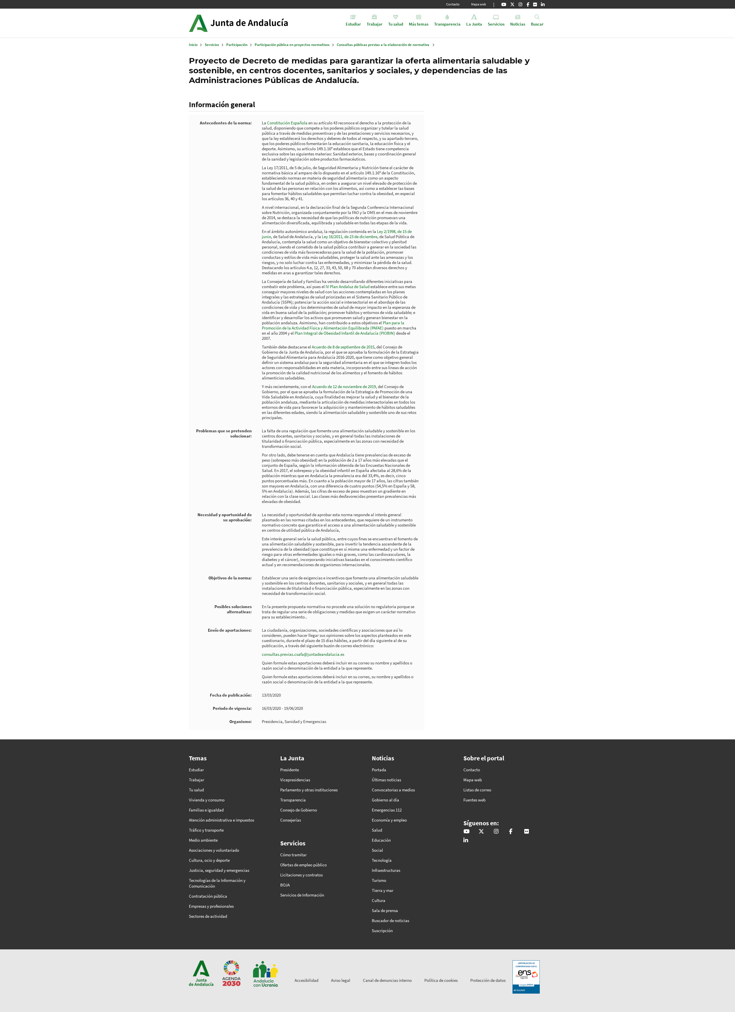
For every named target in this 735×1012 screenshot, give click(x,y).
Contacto (453, 4)
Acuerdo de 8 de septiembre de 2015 (343, 347)
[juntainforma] (535, 4)
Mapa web (478, 4)
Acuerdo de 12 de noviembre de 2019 (344, 386)
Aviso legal (340, 980)
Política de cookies (441, 980)
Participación (236, 44)
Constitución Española (287, 123)
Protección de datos (488, 980)
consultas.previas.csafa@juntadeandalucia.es (303, 654)
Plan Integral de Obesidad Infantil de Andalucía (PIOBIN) (345, 333)
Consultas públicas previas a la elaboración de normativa (383, 44)
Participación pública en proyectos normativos (292, 44)
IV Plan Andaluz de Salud (348, 286)
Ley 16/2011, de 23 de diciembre (349, 236)
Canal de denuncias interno (387, 980)
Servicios (212, 44)
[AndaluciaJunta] (528, 4)
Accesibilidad (306, 980)
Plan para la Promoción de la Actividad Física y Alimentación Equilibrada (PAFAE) (333, 325)
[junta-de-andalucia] (543, 4)
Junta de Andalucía (198, 23)
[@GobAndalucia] (503, 4)
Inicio (254, 23)
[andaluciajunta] (512, 4)
